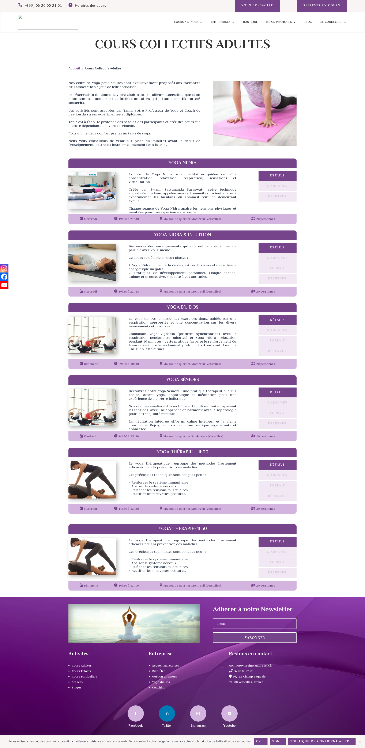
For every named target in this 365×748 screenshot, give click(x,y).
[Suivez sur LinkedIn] (167, 713)
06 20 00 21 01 (243, 671)
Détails (277, 175)
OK (258, 741)
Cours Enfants (81, 671)
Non (276, 741)
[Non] (360, 741)
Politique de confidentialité (319, 741)
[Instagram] (4, 268)
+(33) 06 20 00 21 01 (43, 6)
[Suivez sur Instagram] (198, 713)
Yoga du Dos (161, 682)
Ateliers (77, 682)
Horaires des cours (90, 6)
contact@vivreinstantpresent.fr (250, 665)
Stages (76, 687)
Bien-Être (158, 671)
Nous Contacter (257, 5)
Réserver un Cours (322, 5)
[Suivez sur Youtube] (229, 713)
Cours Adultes (81, 665)
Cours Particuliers (84, 676)
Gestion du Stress (164, 676)
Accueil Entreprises (165, 665)
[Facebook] (4, 276)
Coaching (158, 687)
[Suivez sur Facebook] (136, 713)
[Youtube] (4, 285)
